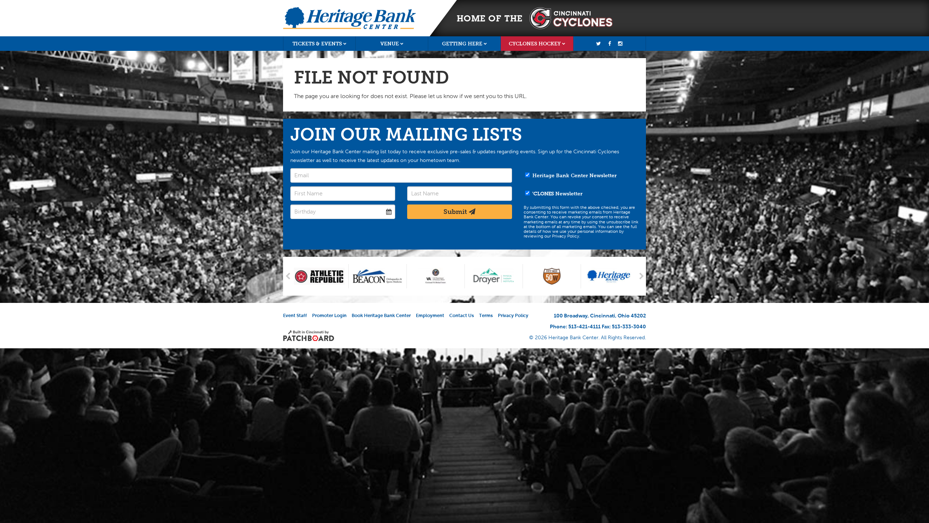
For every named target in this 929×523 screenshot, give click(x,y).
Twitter (598, 43)
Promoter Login (329, 315)
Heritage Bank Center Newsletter (574, 175)
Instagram (620, 43)
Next (641, 276)
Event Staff (295, 315)
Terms (486, 315)
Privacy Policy (513, 315)
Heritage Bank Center (349, 18)
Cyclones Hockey (535, 43)
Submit (456, 211)
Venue (389, 43)
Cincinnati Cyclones (571, 18)
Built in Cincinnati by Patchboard (308, 335)
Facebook (609, 43)
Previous (287, 276)
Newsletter (557, 193)
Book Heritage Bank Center (381, 315)
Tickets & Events (317, 43)
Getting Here (462, 43)
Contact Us (461, 315)
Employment (430, 315)
